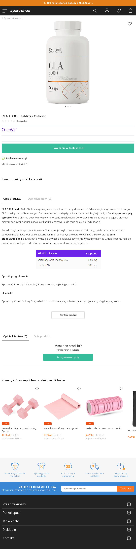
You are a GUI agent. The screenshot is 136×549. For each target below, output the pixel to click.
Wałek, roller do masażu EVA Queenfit (103, 428)
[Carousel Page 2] (68, 106)
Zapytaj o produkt (68, 315)
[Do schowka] (37, 388)
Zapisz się (125, 488)
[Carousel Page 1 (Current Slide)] (65, 106)
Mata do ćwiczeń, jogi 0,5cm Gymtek (61, 428)
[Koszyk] (130, 10)
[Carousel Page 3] (70, 106)
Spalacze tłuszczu (13, 18)
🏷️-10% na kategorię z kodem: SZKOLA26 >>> (68, 3)
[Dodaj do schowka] (130, 24)
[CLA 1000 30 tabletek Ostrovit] (68, 62)
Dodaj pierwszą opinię (68, 357)
